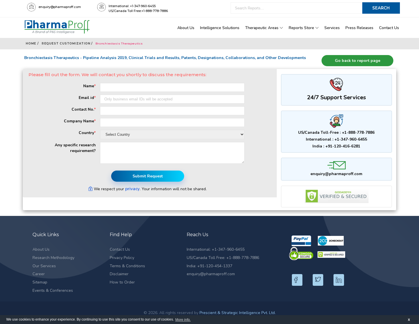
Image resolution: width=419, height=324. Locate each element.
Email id (87, 97)
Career (38, 274)
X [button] (409, 319)
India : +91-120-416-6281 (336, 146)
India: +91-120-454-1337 (209, 266)
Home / (32, 43)
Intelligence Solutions (219, 28)
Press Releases (359, 28)
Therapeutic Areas (262, 28)
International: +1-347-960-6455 (216, 249)
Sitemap (39, 282)
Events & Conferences (52, 290)
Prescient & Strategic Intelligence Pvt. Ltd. (238, 312)
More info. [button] (183, 320)
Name (89, 86)
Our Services (44, 266)
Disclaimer (119, 274)
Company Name (80, 121)
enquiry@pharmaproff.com (336, 174)
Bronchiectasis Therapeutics (119, 43)
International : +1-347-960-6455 (336, 139)
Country (87, 132)
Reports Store (302, 28)
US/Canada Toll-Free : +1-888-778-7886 (336, 132)
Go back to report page (357, 60)
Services (332, 28)
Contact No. (84, 109)
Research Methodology (53, 257)
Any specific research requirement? (75, 147)
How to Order (122, 282)
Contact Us (389, 28)
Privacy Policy (122, 257)
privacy (132, 189)
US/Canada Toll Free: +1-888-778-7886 (223, 257)
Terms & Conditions (127, 266)
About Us (185, 28)
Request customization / (67, 43)
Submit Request (148, 176)
